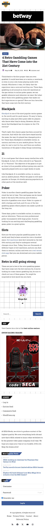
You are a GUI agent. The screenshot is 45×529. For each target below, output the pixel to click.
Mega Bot (7, 70)
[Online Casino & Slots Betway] (22, 16)
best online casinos (32, 328)
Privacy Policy (18, 516)
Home (9, 516)
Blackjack (5, 113)
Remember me (8, 498)
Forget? (40, 492)
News (5, 54)
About (35, 516)
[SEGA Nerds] (6, 4)
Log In (22, 503)
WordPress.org (9, 415)
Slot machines (12, 240)
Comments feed (9, 411)
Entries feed (8, 406)
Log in (5, 402)
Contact (29, 516)
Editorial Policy (22, 519)
